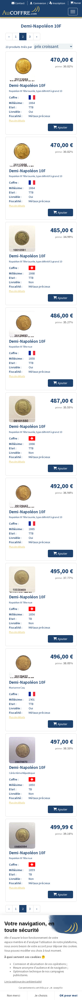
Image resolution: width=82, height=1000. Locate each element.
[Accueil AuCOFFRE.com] (20, 10)
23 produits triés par (18, 47)
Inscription (58, 3)
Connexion (39, 3)
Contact (19, 3)
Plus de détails (17, 120)
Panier (77, 3)
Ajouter (62, 127)
